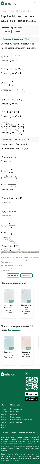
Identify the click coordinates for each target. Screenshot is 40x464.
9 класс (3, 414)
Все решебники (14, 330)
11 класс (4, 409)
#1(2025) (6, 31)
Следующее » (26, 275)
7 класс (3, 420)
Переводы (13, 414)
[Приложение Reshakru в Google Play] (31, 400)
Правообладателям (17, 417)
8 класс (3, 417)
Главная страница (16, 409)
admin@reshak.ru (16, 422)
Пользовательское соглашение (21, 420)
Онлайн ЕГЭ (14, 411)
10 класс (4, 411)
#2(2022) (16, 31)
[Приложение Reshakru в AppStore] (31, 395)
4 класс (3, 428)
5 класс (3, 425)
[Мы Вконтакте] (26, 373)
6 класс (3, 422)
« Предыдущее (13, 275)
